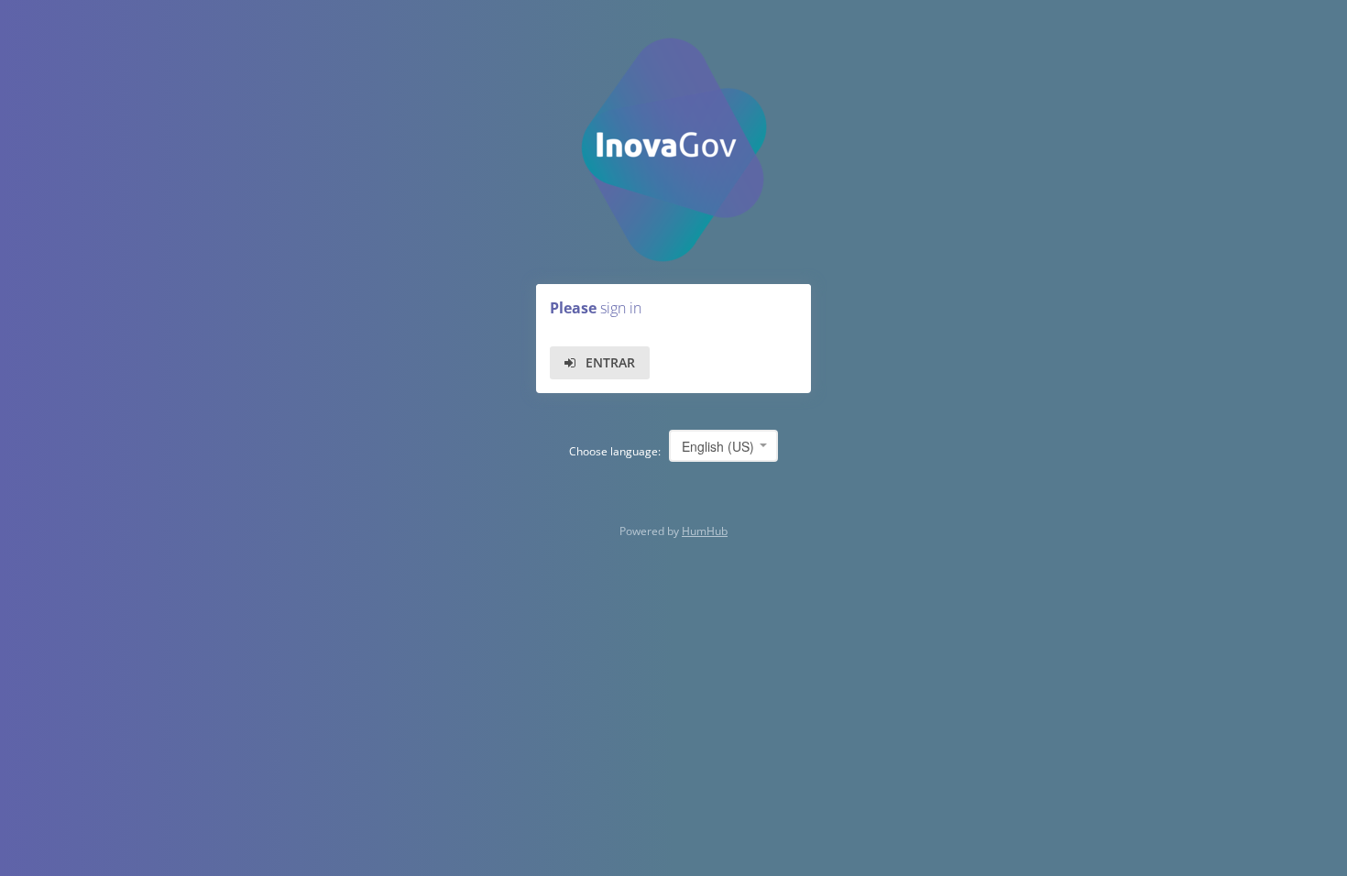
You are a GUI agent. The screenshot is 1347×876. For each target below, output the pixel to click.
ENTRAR (610, 362)
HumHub (705, 531)
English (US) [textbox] (718, 446)
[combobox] (723, 446)
